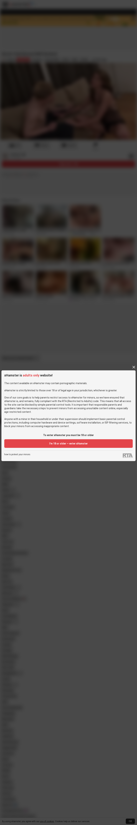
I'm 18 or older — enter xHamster (68, 443)
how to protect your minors (17, 454)
